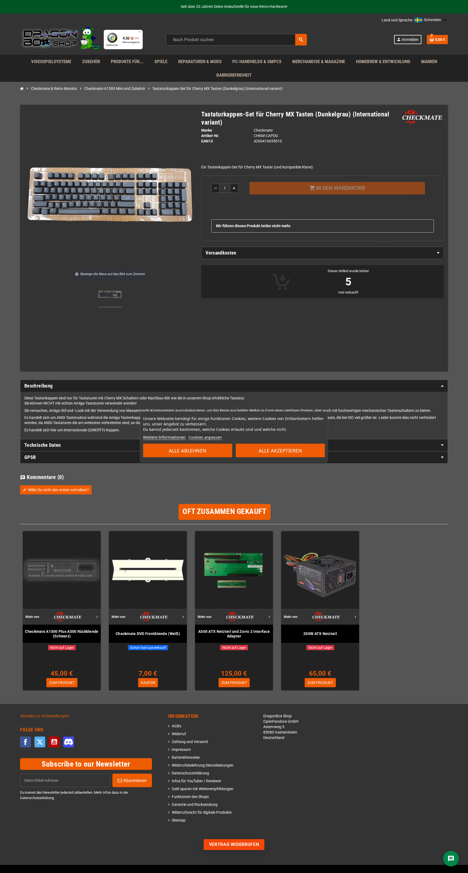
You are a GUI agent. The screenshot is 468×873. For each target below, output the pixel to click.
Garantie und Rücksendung (194, 804)
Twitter (39, 742)
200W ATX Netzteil (320, 633)
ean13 (207, 141)
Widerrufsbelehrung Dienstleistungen (202, 765)
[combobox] (236, 39)
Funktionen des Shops (190, 796)
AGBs (176, 726)
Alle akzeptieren (280, 450)
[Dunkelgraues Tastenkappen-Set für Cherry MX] (110, 295)
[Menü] (139, 33)
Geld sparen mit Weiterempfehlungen (202, 789)
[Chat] (451, 859)
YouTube (54, 742)
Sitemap (179, 820)
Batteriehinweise (186, 757)
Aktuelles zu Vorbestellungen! (44, 716)
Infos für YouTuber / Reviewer (196, 781)
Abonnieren (134, 780)
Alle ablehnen (187, 450)
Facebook (25, 742)
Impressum (181, 749)
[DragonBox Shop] (59, 39)
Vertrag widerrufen (234, 844)
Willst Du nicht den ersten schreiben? (56, 490)
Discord (68, 742)
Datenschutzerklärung (190, 773)
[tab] (323, 253)
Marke (206, 130)
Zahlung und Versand (190, 742)
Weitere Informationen (164, 437)
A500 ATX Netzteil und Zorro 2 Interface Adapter (234, 633)
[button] (430, 20)
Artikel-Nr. (210, 135)
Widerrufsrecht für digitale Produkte (202, 812)
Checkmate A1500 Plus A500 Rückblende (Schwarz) (61, 633)
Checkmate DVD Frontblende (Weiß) (148, 633)
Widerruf (179, 734)
